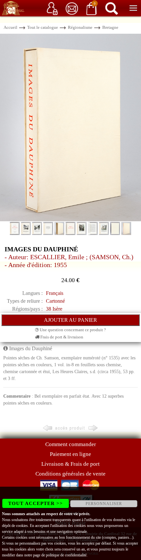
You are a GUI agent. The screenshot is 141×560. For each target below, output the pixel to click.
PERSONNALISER (104, 503)
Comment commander (70, 444)
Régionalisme (80, 27)
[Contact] (71, 8)
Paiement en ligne (70, 454)
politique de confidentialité (66, 555)
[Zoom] (70, 127)
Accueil (10, 27)
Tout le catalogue (42, 27)
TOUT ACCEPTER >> (35, 503)
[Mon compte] (52, 8)
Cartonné (55, 301)
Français (54, 293)
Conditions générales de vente (70, 474)
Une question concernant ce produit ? (72, 329)
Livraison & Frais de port (70, 464)
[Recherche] (111, 8)
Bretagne (110, 27)
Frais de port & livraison (61, 336)
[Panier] (91, 8)
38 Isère (54, 309)
